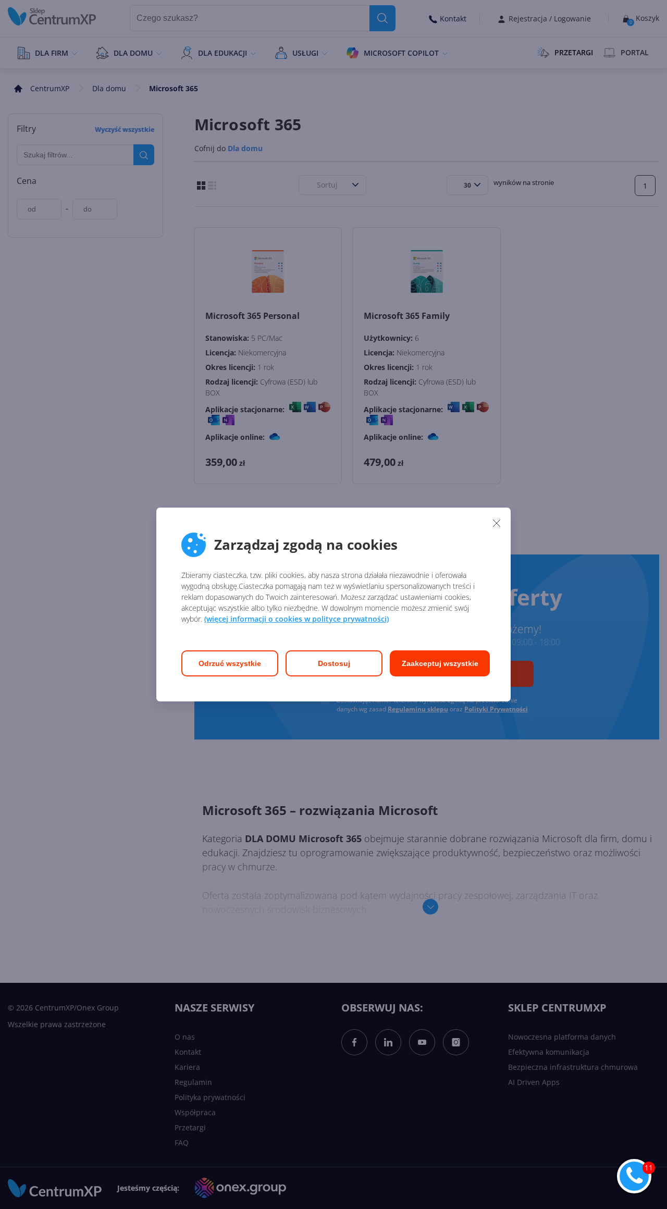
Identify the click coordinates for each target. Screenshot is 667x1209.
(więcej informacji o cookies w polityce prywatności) (296, 619)
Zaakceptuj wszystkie (440, 663)
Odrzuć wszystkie (230, 663)
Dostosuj (334, 663)
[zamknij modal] (497, 523)
